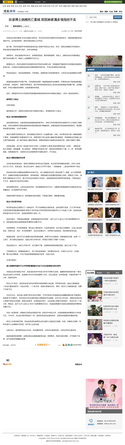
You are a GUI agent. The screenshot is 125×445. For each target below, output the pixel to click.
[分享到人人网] (69, 345)
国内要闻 (21, 12)
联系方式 (61, 435)
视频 (32, 6)
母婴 (73, 6)
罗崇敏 (97, 96)
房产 (57, 6)
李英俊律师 (98, 118)
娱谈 (36, 6)
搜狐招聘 (40, 435)
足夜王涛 (98, 86)
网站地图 (94, 435)
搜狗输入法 (25, 435)
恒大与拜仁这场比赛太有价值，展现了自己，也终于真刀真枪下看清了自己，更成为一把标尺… (107, 88)
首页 (4, 6)
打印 (65, 31)
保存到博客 (78, 31)
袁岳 (96, 75)
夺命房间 (107, 22)
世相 (45, 6)
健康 (65, 6)
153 (116, 284)
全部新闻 (101, 435)
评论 (120, 12)
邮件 (44, 2)
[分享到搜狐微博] (63, 345)
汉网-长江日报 (28, 31)
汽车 (53, 6)
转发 (114, 82)
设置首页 (17, 435)
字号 (71, 31)
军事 (12, 6)
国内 (101, 12)
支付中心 (33, 435)
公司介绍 (86, 435)
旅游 (77, 6)
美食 (81, 6)
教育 (69, 6)
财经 (40, 6)
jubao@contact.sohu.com (70, 441)
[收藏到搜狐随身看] (72, 345)
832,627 (108, 284)
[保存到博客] (77, 345)
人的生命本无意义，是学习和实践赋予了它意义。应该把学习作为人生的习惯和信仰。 (107, 98)
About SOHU (78, 435)
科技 (49, 6)
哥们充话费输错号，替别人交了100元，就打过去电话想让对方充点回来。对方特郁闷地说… (107, 120)
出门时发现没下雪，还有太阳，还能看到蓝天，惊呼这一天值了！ (107, 130)
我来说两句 (21, 26)
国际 (106, 12)
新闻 (8, 6)
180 (116, 312)
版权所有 (83, 438)
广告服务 (47, 435)
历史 (20, 6)
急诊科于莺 (98, 128)
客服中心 (54, 435)
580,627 (108, 312)
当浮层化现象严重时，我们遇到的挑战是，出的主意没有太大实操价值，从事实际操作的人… (107, 77)
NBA (28, 6)
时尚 (61, 6)
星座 (85, 6)
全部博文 (108, 435)
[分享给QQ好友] (66, 345)
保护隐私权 (69, 435)
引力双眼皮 (114, 22)
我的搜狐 (38, 2)
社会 (111, 12)
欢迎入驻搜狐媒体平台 (114, 2)
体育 (24, 6)
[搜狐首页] (8, 2)
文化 (16, 6)
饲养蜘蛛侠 (100, 22)
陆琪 (96, 107)
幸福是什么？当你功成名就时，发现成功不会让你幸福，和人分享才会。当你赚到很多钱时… (107, 109)
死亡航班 (93, 22)
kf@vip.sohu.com (110, 424)
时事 (26, 12)
